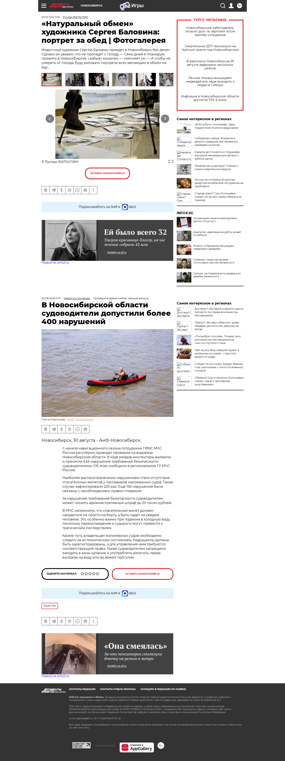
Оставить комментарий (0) (107, 173)
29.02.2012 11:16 (50, 17)
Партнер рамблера (105, 745)
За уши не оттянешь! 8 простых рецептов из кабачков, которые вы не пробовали (219, 183)
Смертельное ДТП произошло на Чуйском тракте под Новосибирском (210, 48)
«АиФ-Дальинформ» (80, 419)
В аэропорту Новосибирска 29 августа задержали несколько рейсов (210, 65)
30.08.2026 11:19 (51, 298)
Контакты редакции (82, 689)
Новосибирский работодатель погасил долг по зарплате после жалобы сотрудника (210, 31)
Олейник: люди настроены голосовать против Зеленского (214, 261)
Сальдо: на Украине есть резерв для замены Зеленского (217, 275)
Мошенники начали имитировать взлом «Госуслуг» (215, 220)
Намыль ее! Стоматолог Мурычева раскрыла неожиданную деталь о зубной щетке (217, 155)
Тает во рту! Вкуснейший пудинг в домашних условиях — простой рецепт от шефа (217, 353)
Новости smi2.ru (55, 263)
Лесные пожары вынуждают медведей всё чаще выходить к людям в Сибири (210, 81)
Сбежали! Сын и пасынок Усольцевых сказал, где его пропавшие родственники (219, 381)
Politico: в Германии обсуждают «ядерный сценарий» (213, 247)
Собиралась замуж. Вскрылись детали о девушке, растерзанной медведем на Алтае (216, 141)
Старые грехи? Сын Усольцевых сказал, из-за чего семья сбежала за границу (218, 197)
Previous (50, 118)
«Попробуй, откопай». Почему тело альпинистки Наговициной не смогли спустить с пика (218, 340)
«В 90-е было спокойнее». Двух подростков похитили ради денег (217, 126)
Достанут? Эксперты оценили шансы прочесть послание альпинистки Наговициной (219, 312)
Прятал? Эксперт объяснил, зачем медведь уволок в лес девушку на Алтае (217, 326)
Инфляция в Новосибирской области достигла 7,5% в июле (210, 98)
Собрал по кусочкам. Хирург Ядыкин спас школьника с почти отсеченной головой (219, 367)
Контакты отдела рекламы (118, 689)
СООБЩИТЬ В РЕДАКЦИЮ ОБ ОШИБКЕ (163, 689)
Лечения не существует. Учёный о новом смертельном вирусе (216, 167)
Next (165, 118)
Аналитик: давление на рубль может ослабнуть (217, 234)
